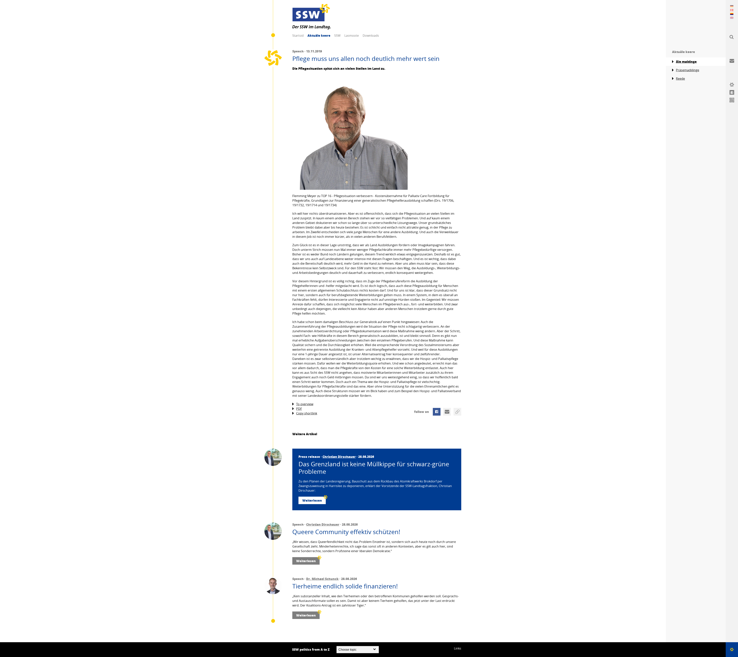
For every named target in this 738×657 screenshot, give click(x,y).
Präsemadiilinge (687, 70)
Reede (680, 78)
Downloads (371, 35)
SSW (337, 35)
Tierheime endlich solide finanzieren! (345, 586)
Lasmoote (351, 35)
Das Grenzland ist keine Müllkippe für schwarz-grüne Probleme (373, 467)
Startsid (298, 35)
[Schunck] (273, 585)
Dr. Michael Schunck (322, 579)
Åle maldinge (686, 61)
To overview (304, 404)
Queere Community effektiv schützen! (346, 531)
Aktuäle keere (319, 35)
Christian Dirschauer (339, 456)
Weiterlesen (312, 500)
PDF (299, 409)
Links (457, 648)
